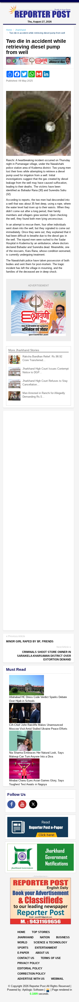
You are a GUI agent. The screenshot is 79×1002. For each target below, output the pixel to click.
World (22, 942)
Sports (22, 947)
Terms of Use (51, 958)
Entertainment (46, 947)
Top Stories (41, 932)
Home (9, 30)
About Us (42, 952)
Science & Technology (50, 942)
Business (63, 937)
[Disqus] (38, 466)
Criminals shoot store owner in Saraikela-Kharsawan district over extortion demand (44, 655)
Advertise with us (31, 978)
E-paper (23, 952)
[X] (33, 804)
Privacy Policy (28, 963)
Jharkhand (20, 30)
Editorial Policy (29, 968)
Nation (45, 937)
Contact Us (25, 958)
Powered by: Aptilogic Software (25, 989)
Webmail (57, 978)
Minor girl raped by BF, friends (29, 641)
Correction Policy (31, 973)
